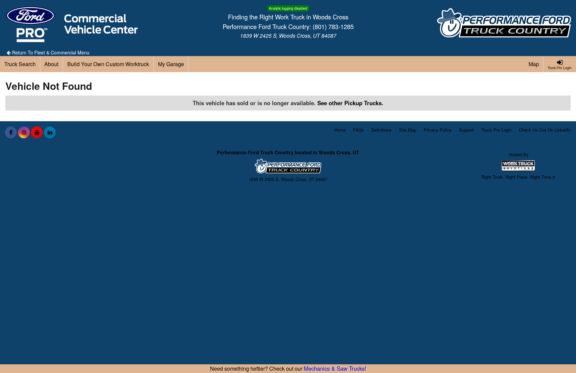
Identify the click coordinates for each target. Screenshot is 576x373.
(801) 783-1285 (333, 26)
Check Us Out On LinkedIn (545, 130)
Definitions (381, 130)
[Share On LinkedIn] (50, 132)
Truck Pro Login (496, 130)
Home (340, 130)
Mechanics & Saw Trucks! (335, 368)
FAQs (358, 130)
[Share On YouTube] (37, 132)
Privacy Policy (438, 130)
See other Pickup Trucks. (350, 103)
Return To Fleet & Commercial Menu (50, 52)
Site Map (407, 130)
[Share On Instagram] (24, 132)
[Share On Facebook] (11, 132)
